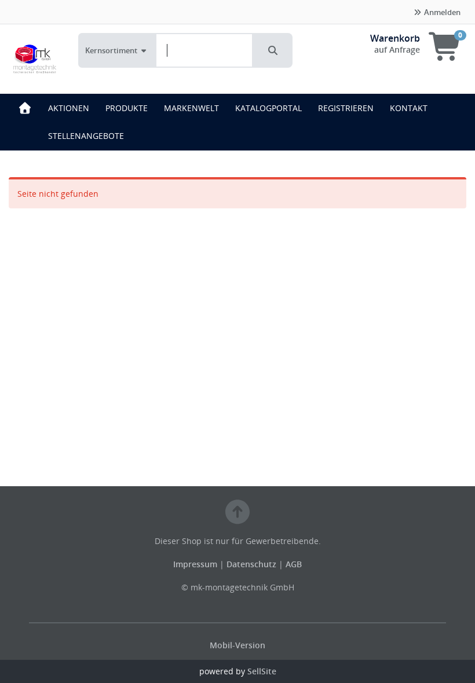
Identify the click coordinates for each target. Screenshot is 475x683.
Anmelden (441, 12)
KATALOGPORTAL (268, 107)
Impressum (196, 564)
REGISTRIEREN (346, 107)
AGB (294, 564)
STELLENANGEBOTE (86, 135)
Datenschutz (251, 564)
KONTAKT (408, 107)
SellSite (261, 671)
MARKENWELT (191, 107)
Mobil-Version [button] (237, 645)
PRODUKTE (126, 107)
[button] (273, 50)
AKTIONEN (68, 107)
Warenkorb (395, 38)
